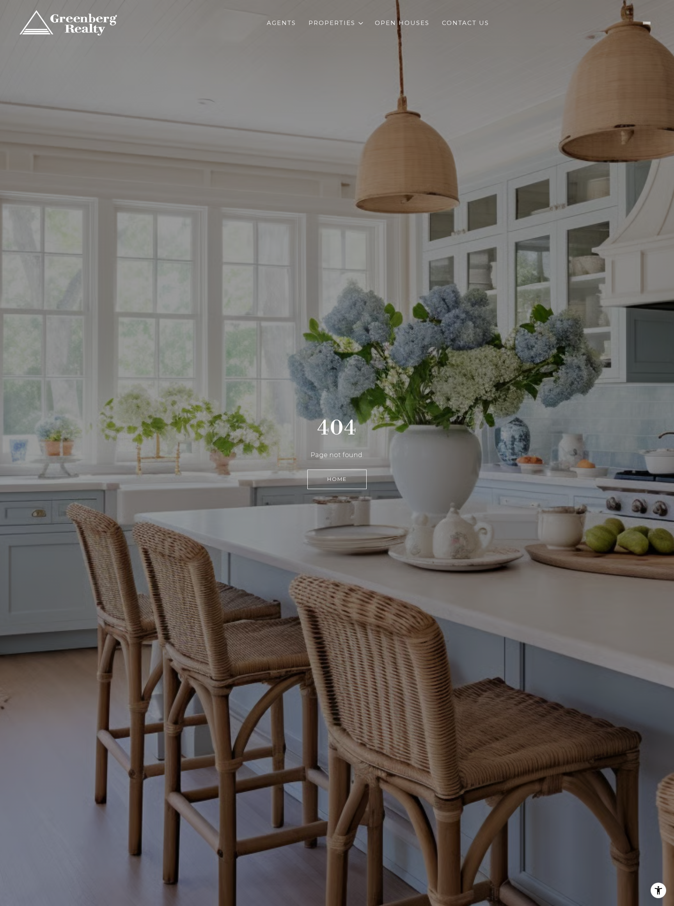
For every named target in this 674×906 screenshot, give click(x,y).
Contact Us (465, 23)
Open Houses (402, 23)
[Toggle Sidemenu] (646, 23)
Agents (281, 23)
